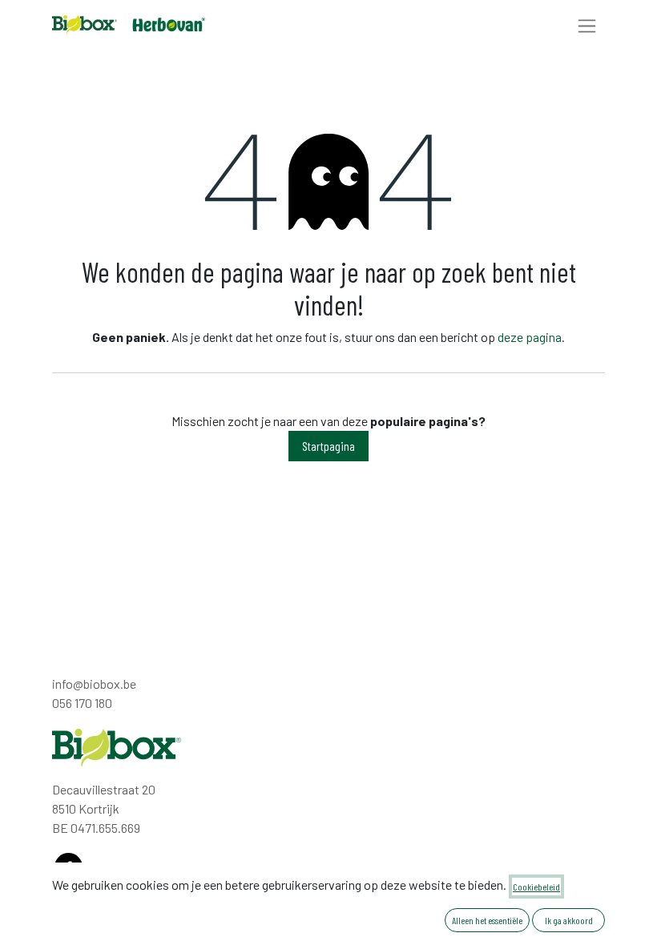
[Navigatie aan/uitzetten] (587, 25)
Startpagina (328, 445)
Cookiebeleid (536, 886)
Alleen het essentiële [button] (487, 920)
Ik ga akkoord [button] (569, 920)
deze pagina (530, 336)
